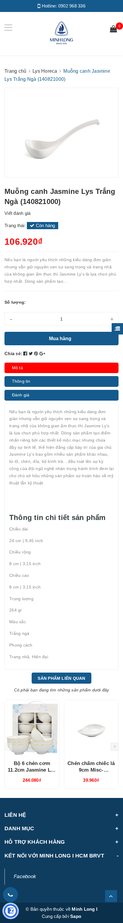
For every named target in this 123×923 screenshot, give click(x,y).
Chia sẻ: (13, 353)
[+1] (42, 353)
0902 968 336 (71, 5)
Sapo (75, 916)
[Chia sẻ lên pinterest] (36, 353)
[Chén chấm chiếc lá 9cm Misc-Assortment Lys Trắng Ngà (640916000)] (91, 728)
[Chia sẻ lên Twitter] (31, 353)
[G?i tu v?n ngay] (10, 911)
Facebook (25, 876)
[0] (113, 29)
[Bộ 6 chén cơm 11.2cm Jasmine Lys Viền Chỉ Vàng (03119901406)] (32, 728)
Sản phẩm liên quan (61, 678)
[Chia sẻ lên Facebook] (26, 353)
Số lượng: (15, 302)
